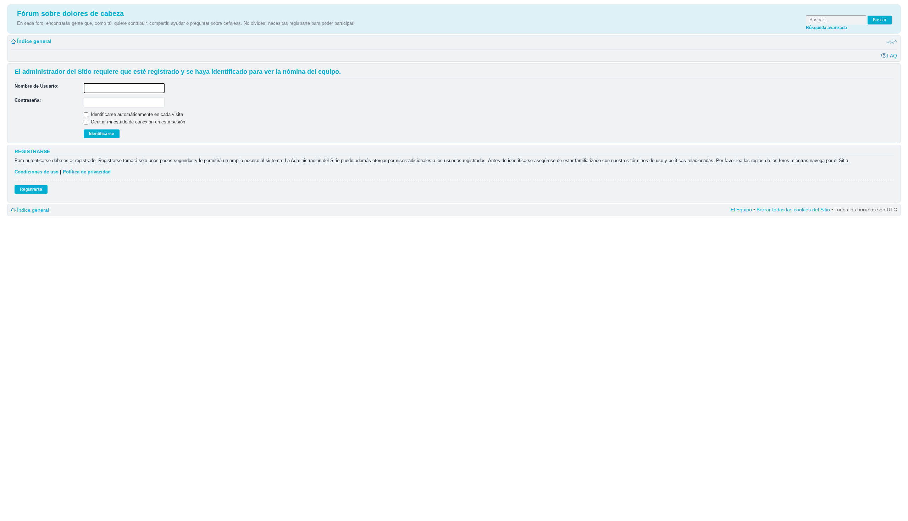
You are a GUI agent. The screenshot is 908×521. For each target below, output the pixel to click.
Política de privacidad (87, 171)
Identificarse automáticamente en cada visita (136, 114)
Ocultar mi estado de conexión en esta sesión (137, 121)
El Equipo (741, 209)
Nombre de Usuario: (37, 86)
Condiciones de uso (37, 171)
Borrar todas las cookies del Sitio (793, 209)
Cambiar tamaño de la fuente (892, 41)
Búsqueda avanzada (826, 27)
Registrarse (31, 189)
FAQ (892, 56)
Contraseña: (28, 100)
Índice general (34, 41)
